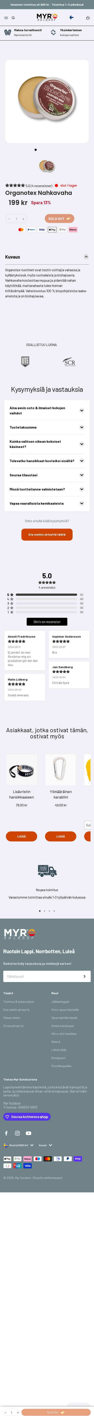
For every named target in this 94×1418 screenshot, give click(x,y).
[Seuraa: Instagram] (17, 1132)
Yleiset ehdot (12, 1018)
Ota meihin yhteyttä (16, 1009)
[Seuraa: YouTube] (28, 1132)
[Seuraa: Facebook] (6, 1132)
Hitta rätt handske (63, 1033)
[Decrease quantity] (5, 1412)
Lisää (21, 836)
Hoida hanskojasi (62, 1026)
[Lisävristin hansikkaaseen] (21, 769)
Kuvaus (12, 256)
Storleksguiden (61, 1066)
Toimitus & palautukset (18, 1001)
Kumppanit (58, 1058)
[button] (72, 17)
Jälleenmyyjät (60, 1001)
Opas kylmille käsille (64, 1018)
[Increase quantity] (17, 1412)
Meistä (55, 1041)
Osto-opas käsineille (65, 1009)
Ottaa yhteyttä (13, 1026)
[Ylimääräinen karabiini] (60, 769)
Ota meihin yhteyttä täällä (47, 534)
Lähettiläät (59, 1050)
